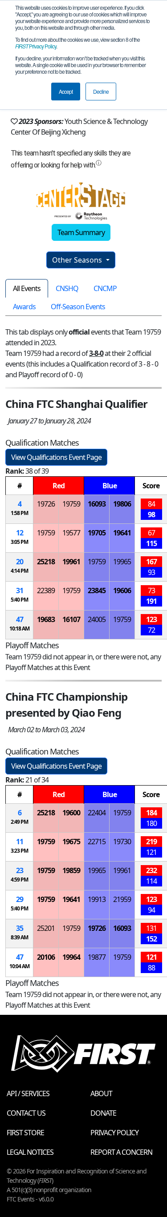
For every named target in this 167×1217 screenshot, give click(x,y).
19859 (71, 870)
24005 (97, 619)
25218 (46, 562)
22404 (97, 813)
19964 (71, 957)
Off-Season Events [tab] (78, 306)
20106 (46, 957)
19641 (122, 533)
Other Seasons (78, 260)
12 (19, 533)
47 (19, 619)
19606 (122, 590)
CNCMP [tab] (105, 288)
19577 (71, 533)
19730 (122, 841)
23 (19, 870)
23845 (97, 590)
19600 (71, 813)
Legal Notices (30, 1152)
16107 (71, 619)
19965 (122, 562)
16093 (97, 504)
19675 (71, 841)
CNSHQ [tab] (67, 288)
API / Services (28, 1093)
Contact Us (26, 1113)
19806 (122, 504)
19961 (71, 562)
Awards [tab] (24, 306)
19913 (97, 899)
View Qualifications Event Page (56, 457)
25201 (46, 928)
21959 (122, 899)
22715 (97, 841)
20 (19, 562)
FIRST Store (25, 1132)
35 (19, 928)
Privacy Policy (35, 46)
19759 (71, 504)
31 (19, 590)
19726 (46, 504)
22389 (46, 590)
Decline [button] (101, 91)
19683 (46, 619)
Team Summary (81, 232)
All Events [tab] (27, 288)
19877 (97, 957)
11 (19, 841)
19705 (97, 533)
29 (19, 899)
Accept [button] (66, 91)
